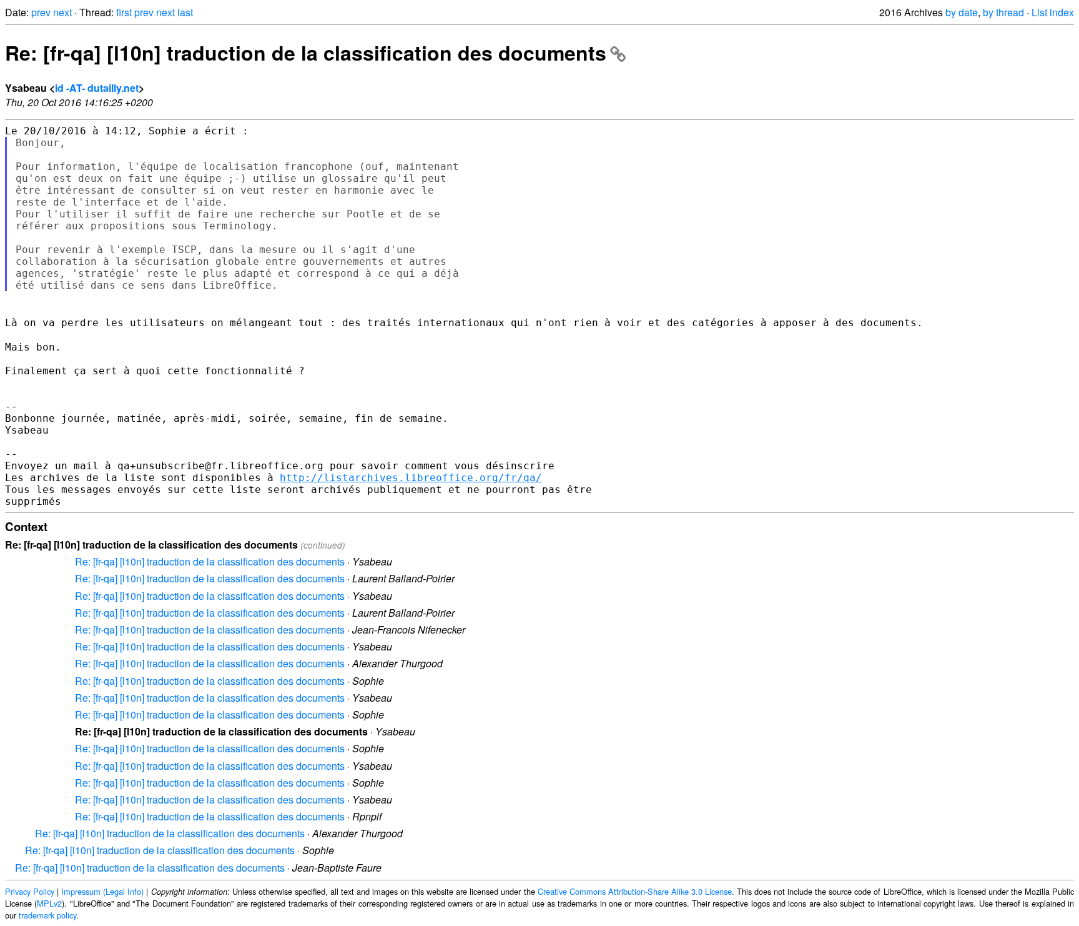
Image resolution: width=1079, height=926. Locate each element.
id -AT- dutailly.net (97, 88)
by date (961, 12)
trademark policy (47, 915)
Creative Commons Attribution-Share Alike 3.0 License (635, 891)
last (185, 12)
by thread (1003, 12)
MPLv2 (49, 903)
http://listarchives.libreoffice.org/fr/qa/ (411, 478)
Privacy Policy (29, 891)
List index (1053, 12)
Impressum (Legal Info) (102, 891)
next (62, 12)
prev (41, 12)
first (124, 12)
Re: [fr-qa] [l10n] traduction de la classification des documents (305, 52)
